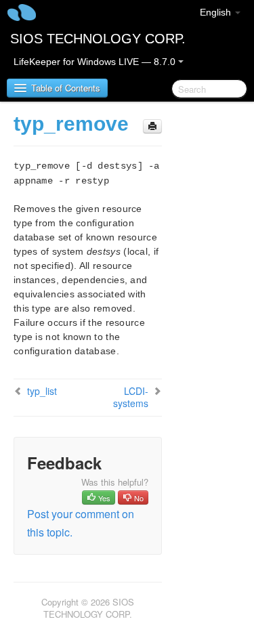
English (217, 12)
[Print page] (152, 126)
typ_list (42, 391)
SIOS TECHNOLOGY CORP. (98, 38)
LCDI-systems (130, 397)
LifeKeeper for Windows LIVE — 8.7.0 (96, 61)
